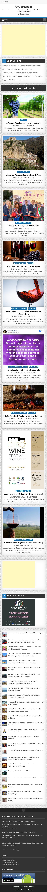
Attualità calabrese (24, 223)
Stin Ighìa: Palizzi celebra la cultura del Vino (23, 175)
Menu (6, 2)
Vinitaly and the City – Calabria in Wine (23, 225)
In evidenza (34, 367)
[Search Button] (23, 810)
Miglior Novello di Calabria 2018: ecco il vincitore (23, 416)
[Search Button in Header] (44, 19)
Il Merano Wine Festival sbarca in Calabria (23, 123)
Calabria (32, 308)
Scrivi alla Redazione (9, 862)
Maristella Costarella (17, 419)
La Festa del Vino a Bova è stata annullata (23, 370)
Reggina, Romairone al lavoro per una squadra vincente (21, 66)
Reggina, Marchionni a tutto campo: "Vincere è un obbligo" (22, 76)
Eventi (24, 120)
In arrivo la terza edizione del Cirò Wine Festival (23, 494)
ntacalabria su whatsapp (10, 850)
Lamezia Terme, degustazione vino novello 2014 (23, 543)
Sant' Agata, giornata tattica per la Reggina (17, 69)
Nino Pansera (18, 125)
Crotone (32, 413)
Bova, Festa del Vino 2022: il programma (23, 266)
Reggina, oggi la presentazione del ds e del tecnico (20, 73)
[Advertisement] (23, 40)
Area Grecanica (24, 172)
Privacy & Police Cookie (10, 864)
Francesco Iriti (17, 269)
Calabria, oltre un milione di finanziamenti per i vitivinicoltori (23, 312)
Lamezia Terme (28, 540)
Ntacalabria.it (23, 6)
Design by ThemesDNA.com (23, 890)
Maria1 (17, 545)
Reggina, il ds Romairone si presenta (15, 80)
